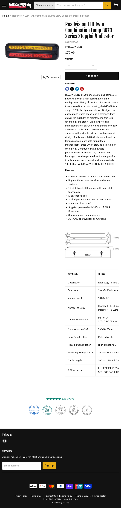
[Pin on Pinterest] (82, 89)
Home (5, 16)
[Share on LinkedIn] (77, 89)
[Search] (107, 5)
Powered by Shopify (60, 502)
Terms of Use (37, 496)
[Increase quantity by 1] (93, 66)
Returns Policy (65, 496)
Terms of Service (83, 496)
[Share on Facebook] (67, 89)
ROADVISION (75, 46)
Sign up (49, 465)
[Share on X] (72, 89)
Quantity (69, 59)
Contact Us (51, 496)
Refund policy (100, 496)
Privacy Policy (21, 496)
